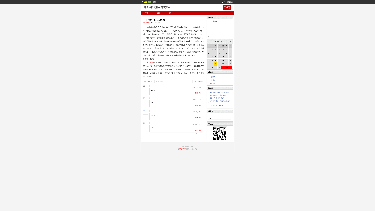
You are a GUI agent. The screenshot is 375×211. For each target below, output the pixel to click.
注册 (154, 2)
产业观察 (212, 80)
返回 (194, 81)
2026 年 (217, 41)
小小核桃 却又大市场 (216, 105)
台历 (223, 2)
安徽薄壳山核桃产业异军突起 (219, 92)
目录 (169, 13)
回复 (196, 93)
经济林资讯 (146, 22)
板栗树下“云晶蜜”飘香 (217, 98)
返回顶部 (200, 81)
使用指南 (230, 2)
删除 (200, 93)
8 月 (222, 41)
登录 (149, 2)
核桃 (152, 62)
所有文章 (212, 77)
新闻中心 (212, 83)
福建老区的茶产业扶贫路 (218, 95)
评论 (161, 81)
